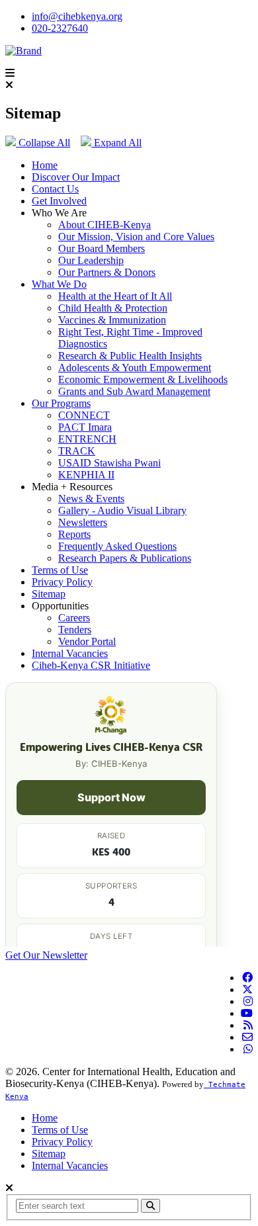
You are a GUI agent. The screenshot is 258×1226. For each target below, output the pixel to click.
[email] (247, 1037)
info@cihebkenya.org (77, 16)
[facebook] (247, 977)
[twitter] (247, 989)
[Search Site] (150, 1206)
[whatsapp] (248, 1049)
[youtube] (247, 1013)
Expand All (116, 142)
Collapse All (43, 142)
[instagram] (248, 1001)
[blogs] (248, 1025)
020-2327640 (60, 28)
